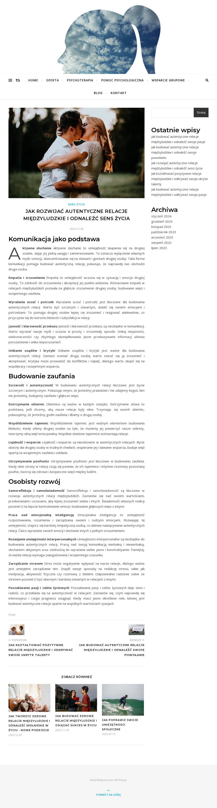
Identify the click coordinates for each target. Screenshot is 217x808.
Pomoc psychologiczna (122, 80)
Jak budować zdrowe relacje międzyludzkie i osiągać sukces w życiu (76, 720)
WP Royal (120, 780)
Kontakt (119, 93)
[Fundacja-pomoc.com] (108, 49)
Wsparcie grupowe (168, 80)
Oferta (52, 80)
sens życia (76, 204)
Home (33, 80)
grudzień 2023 (162, 221)
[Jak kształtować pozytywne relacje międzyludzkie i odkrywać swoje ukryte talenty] (16, 629)
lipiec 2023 (159, 248)
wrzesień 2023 (162, 237)
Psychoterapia (80, 80)
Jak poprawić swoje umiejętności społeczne (120, 724)
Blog (98, 93)
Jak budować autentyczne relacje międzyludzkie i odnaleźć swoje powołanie (175, 152)
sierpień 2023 (161, 242)
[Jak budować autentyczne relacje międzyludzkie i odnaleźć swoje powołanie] (137, 629)
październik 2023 (163, 232)
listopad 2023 (161, 227)
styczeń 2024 (161, 216)
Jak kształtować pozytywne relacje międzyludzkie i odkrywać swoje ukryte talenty (179, 178)
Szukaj (201, 112)
